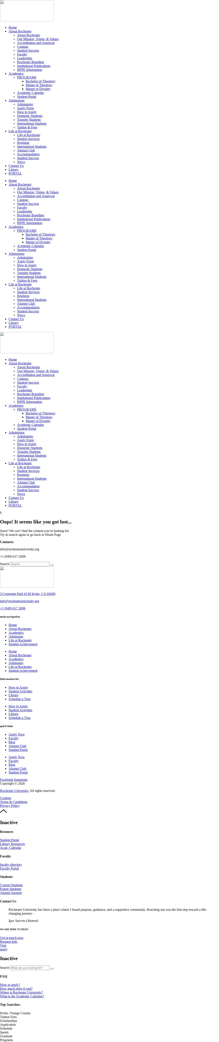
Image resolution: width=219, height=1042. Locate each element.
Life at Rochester (20, 131)
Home (13, 27)
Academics (16, 73)
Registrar (23, 142)
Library (14, 169)
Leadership (24, 58)
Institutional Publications (33, 66)
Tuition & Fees (27, 127)
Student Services (28, 139)
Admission (16, 636)
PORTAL (15, 173)
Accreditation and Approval (36, 43)
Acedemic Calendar (30, 93)
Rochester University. (14, 791)
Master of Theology (39, 85)
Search (4, 564)
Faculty (22, 54)
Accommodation (28, 154)
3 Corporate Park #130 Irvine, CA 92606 (27, 594)
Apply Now (17, 734)
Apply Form (25, 108)
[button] (15, 1013)
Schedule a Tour (20, 699)
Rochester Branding (30, 62)
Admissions (16, 100)
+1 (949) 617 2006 (12, 608)
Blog (12, 742)
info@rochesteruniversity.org (19, 601)
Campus (22, 46)
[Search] (52, 565)
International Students (31, 123)
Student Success (28, 50)
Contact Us (16, 166)
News (21, 162)
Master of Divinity (38, 89)
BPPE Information (29, 69)
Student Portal (26, 96)
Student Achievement (23, 644)
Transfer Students (29, 119)
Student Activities (20, 691)
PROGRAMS (26, 77)
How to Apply (27, 112)
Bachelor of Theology (40, 81)
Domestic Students (29, 116)
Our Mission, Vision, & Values (38, 39)
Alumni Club (26, 150)
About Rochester (20, 31)
